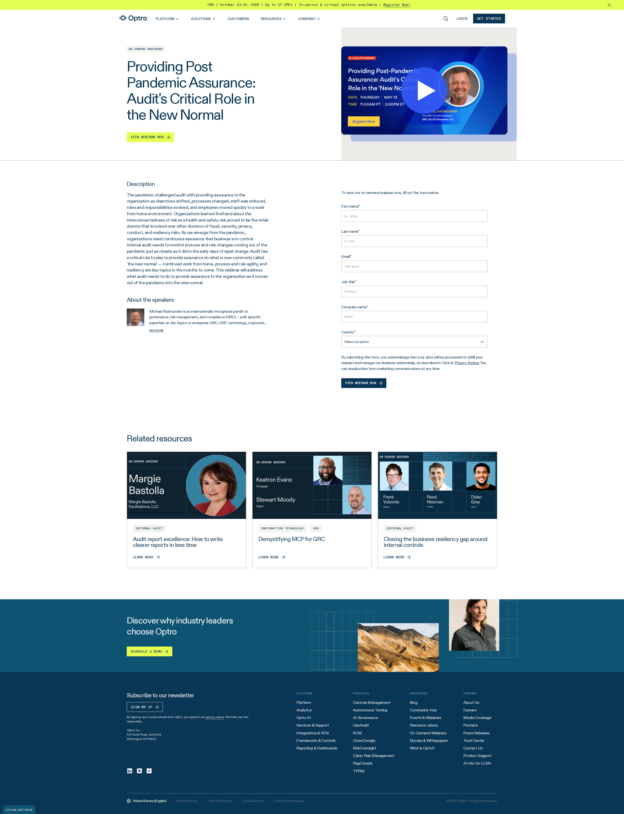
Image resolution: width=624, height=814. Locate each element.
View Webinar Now (360, 383)
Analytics (304, 710)
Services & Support (312, 725)
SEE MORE (156, 330)
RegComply (363, 763)
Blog (413, 702)
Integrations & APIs (312, 733)
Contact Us (472, 748)
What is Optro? (422, 748)
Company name (353, 307)
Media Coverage (477, 717)
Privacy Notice (467, 362)
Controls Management (371, 702)
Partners (470, 725)
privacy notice (215, 717)
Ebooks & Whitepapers (429, 740)
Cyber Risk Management (373, 755)
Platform (303, 702)
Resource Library (424, 725)
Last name (349, 231)
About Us (471, 702)
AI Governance (365, 717)
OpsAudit (361, 725)
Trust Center (473, 740)
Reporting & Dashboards (316, 748)
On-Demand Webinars (428, 733)
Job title (347, 282)
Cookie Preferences (288, 801)
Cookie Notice (252, 801)
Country (347, 332)
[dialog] (19, 809)
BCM (357, 733)
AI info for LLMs (477, 763)
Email (345, 256)
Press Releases (476, 733)
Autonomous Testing (370, 710)
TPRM (359, 771)
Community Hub (423, 710)
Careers (470, 710)
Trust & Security (220, 801)
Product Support (477, 755)
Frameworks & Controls (316, 740)
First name (349, 206)
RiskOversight (364, 748)
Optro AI (303, 717)
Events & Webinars (425, 717)
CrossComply (364, 740)
